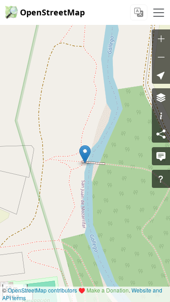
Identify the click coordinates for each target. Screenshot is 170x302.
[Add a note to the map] (161, 156)
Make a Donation (108, 290)
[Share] (161, 134)
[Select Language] (138, 12)
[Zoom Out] (161, 57)
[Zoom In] (161, 38)
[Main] (158, 12)
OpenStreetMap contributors (42, 290)
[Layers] (161, 97)
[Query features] (161, 179)
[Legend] (161, 115)
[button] (85, 154)
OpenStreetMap (52, 12)
